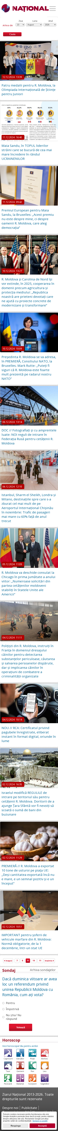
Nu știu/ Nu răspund (13, 1017)
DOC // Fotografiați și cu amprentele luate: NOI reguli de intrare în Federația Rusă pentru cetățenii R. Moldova (29, 436)
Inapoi (9, 960)
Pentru (10, 1003)
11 (40, 960)
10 (34, 960)
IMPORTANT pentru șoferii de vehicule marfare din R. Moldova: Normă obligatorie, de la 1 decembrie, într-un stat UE (27, 941)
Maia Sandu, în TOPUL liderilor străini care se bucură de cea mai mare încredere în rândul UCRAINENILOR (27, 152)
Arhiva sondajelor (43, 970)
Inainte (48, 960)
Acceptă (42, 1125)
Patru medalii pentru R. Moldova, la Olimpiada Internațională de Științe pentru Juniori (29, 89)
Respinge (16, 1125)
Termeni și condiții (39, 1121)
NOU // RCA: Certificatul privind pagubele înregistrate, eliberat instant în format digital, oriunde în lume (29, 734)
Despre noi (10, 1108)
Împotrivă (12, 1009)
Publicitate (29, 1108)
